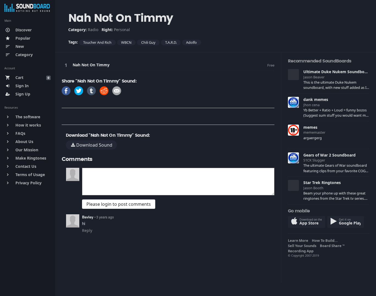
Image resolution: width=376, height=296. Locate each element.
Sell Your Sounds (303, 245)
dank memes (315, 99)
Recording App (301, 250)
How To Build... (325, 240)
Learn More (299, 240)
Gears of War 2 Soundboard (329, 155)
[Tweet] (78, 90)
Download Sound (93, 145)
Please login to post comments (118, 204)
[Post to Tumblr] (91, 90)
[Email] (116, 90)
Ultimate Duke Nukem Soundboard (337, 71)
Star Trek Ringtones (322, 182)
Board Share (332, 245)
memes (310, 127)
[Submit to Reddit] (104, 90)
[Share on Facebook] (66, 90)
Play (67, 65)
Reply (87, 230)
